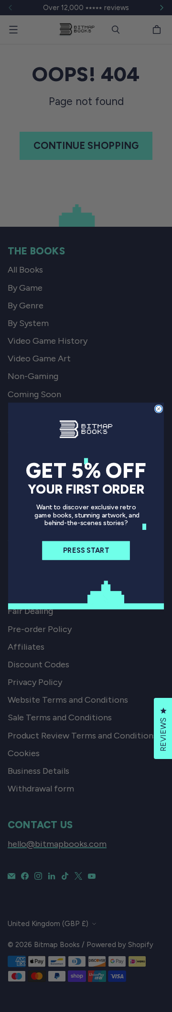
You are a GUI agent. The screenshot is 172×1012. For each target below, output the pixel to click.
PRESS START (86, 551)
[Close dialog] (158, 408)
